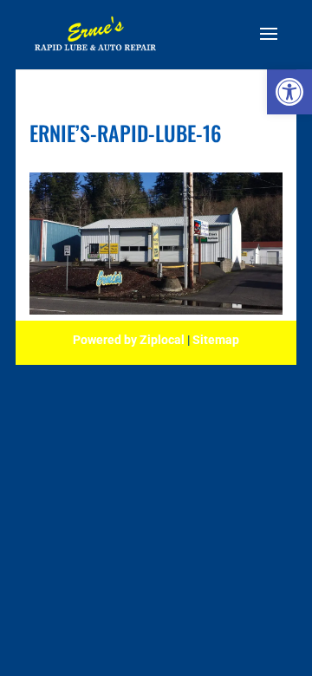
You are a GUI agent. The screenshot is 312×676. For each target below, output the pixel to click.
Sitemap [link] (215, 340)
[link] (289, 91)
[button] (269, 45)
